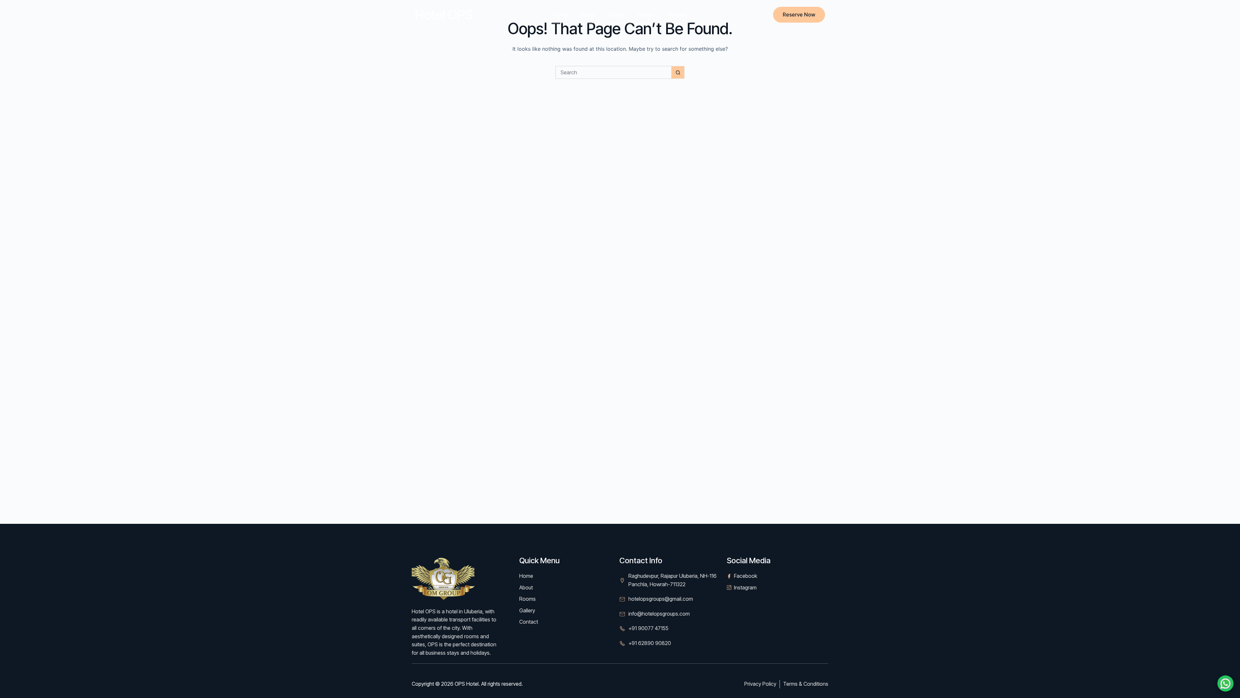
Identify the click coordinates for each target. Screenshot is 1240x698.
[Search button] (678, 72)
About (588, 14)
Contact (677, 14)
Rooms (616, 14)
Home (560, 14)
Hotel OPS (444, 15)
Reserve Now (799, 14)
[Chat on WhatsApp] (1225, 683)
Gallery (646, 14)
